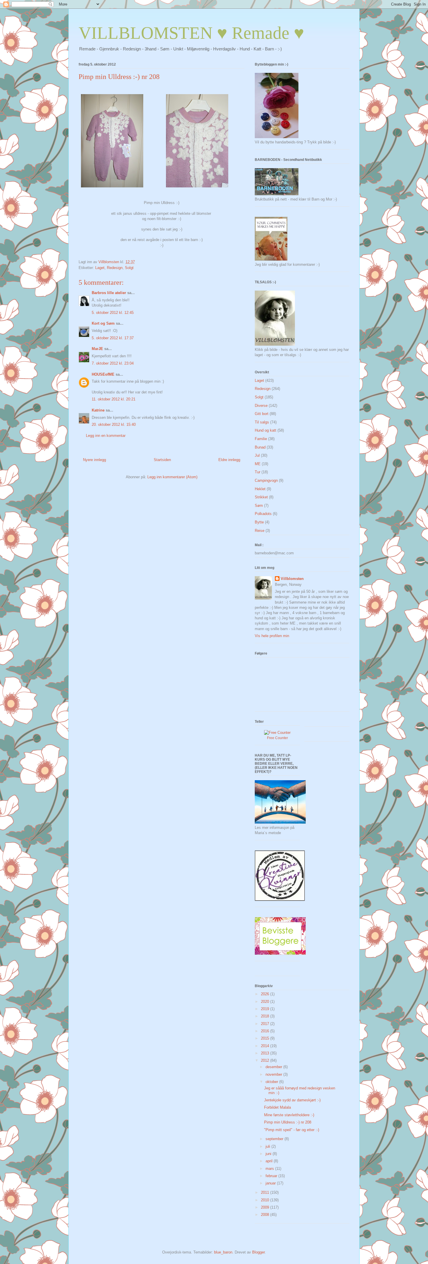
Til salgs (262, 422)
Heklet (260, 489)
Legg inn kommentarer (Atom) (172, 477)
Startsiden (162, 460)
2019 (265, 1009)
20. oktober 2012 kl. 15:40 (114, 424)
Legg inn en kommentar (105, 435)
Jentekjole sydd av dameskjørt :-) (292, 1100)
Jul (257, 455)
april (270, 1161)
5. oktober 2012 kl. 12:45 (113, 312)
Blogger (258, 1252)
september (275, 1139)
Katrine (98, 410)
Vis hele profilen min (272, 636)
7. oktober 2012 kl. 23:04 (113, 363)
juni (269, 1154)
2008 (265, 1214)
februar (272, 1176)
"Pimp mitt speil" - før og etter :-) (291, 1130)
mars (270, 1168)
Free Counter (277, 738)
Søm (259, 505)
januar (271, 1183)
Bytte (259, 522)
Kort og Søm (103, 323)
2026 (265, 994)
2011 (265, 1192)
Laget (100, 268)
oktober (272, 1082)
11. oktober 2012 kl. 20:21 (113, 399)
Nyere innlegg (94, 460)
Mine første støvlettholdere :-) (289, 1115)
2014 (265, 1046)
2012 (265, 1060)
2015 (265, 1038)
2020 (265, 1001)
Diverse (261, 405)
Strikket (261, 497)
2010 (265, 1200)
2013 (265, 1053)
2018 (265, 1016)
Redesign (115, 268)
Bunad (260, 447)
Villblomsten (292, 578)
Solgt (129, 268)
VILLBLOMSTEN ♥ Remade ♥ (191, 33)
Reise (259, 530)
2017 (265, 1024)
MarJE (97, 349)
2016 (265, 1031)
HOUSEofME (103, 374)
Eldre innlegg (229, 460)
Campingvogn (266, 480)
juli (268, 1146)
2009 (265, 1207)
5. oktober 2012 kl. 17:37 (113, 338)
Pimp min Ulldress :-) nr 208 (287, 1122)
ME (258, 464)
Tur (257, 472)
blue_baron (223, 1252)
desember (274, 1067)
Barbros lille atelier (109, 293)
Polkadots (263, 513)
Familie (261, 439)
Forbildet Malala (277, 1107)
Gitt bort (261, 414)
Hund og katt (265, 430)
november (274, 1074)
